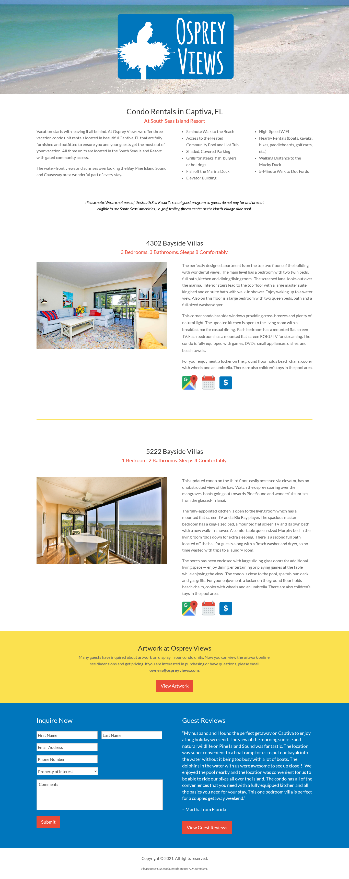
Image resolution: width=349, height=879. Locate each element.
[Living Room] (102, 347)
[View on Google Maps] (189, 388)
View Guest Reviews (207, 827)
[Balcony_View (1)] (102, 562)
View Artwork (175, 686)
